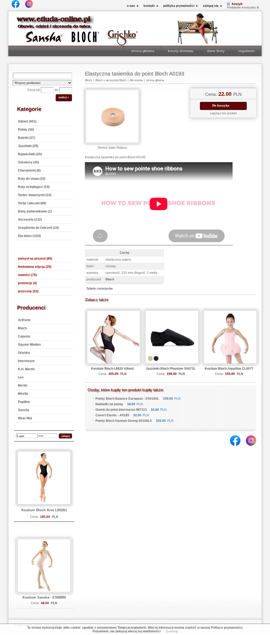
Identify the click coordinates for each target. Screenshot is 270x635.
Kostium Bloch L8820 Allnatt (112, 368)
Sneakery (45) (28, 162)
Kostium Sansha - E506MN (44, 597)
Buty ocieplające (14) (34, 187)
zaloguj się (211, 6)
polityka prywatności (178, 6)
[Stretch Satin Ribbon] (112, 143)
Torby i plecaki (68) (32, 203)
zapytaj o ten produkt (223, 113)
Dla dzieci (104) (29, 236)
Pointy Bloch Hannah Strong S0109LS (123, 421)
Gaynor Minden (29, 344)
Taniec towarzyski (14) (34, 195)
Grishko (24, 353)
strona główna (142, 51)
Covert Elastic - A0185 (112, 415)
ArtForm (24, 320)
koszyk (237, 4)
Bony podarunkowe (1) (35, 211)
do (56, 90)
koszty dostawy (180, 51)
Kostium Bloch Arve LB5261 (44, 510)
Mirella (23, 393)
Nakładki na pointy (109, 404)
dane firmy (216, 51)
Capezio (24, 336)
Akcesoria (136, 80)
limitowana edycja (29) (34, 267)
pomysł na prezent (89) (35, 258)
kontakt (149, 6)
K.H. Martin (26, 369)
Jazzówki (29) (28, 146)
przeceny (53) (28, 291)
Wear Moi (25, 418)
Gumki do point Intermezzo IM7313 (121, 410)
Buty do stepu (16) (31, 178)
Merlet (22, 385)
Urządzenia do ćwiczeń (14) (38, 228)
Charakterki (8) (29, 170)
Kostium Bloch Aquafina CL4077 (229, 368)
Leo (20, 377)
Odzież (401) (27, 121)
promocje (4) (27, 283)
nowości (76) (27, 275)
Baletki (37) (26, 138)
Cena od (33, 90)
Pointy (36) (26, 129)
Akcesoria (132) (30, 219)
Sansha (23, 410)
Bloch (22, 328)
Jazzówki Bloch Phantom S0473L (170, 368)
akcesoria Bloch (116, 80)
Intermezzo (26, 361)
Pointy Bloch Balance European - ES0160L (127, 398)
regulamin (246, 51)
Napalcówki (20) (30, 154)
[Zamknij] (171, 631)
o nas (131, 6)
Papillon (24, 402)
